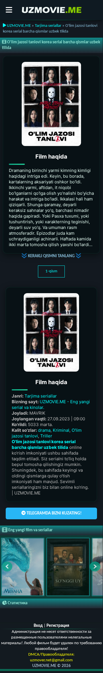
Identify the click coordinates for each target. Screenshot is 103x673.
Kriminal (61, 430)
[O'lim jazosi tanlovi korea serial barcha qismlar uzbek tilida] (51, 104)
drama (44, 430)
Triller (46, 436)
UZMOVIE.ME (18, 26)
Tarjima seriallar (48, 26)
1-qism (51, 271)
